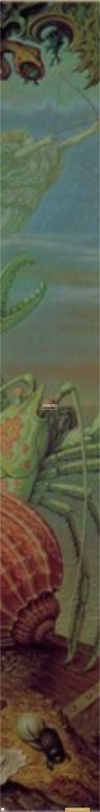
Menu (5, 3)
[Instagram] (1, 409)
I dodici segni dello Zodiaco (50, 409)
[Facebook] (1, 402)
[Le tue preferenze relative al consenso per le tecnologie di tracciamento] (2, 809)
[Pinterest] (1, 405)
